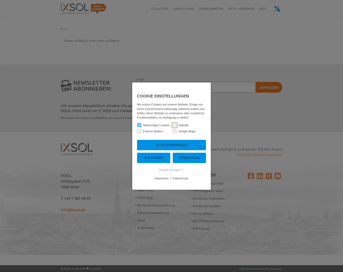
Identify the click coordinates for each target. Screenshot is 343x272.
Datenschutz (180, 178)
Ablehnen (153, 158)
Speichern (189, 158)
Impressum (161, 178)
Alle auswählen (171, 145)
